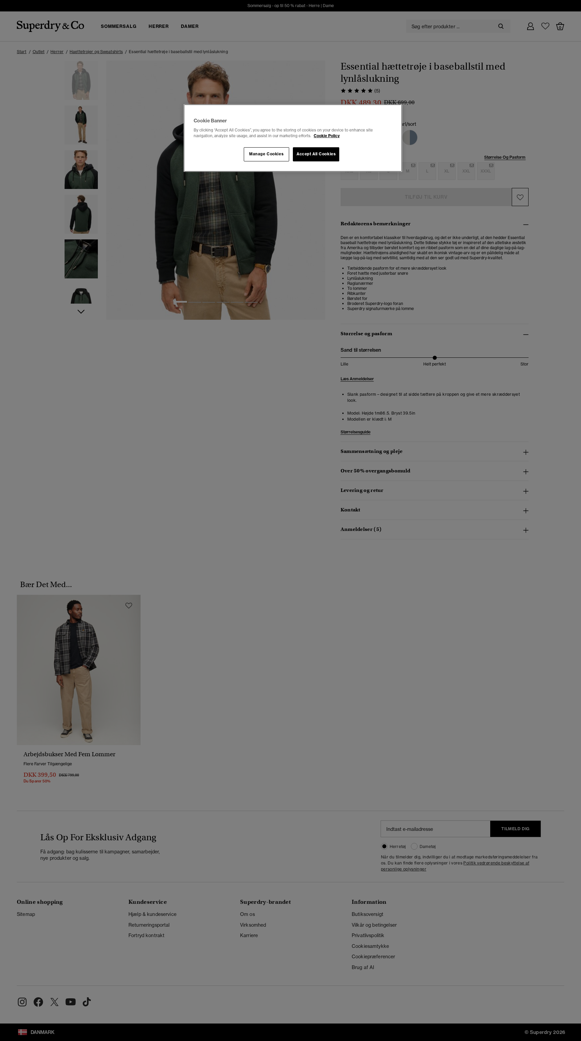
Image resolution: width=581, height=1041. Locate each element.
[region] (293, 138)
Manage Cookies (266, 154)
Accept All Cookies (316, 154)
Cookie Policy (327, 135)
